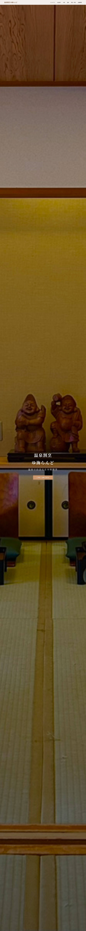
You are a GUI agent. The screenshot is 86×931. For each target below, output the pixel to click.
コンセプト (52, 2)
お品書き (59, 2)
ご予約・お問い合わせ (43, 477)
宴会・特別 (73, 2)
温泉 (68, 2)
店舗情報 (80, 2)
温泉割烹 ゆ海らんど (10, 2)
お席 (64, 2)
